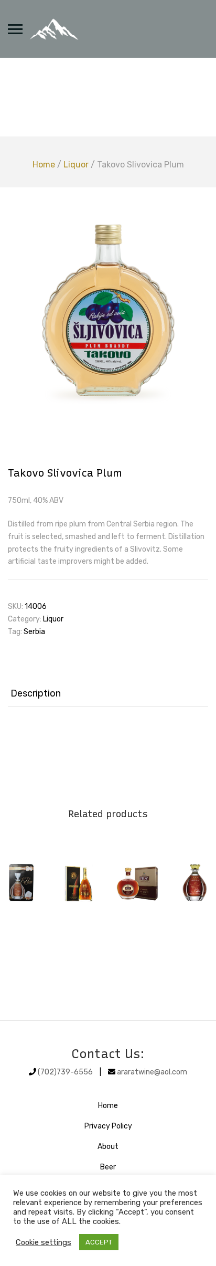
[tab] (108, 694)
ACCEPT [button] (98, 1242)
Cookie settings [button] (43, 1242)
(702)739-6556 (65, 1072)
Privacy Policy (108, 1126)
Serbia (34, 631)
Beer (108, 1167)
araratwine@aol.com (152, 1072)
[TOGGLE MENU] (15, 29)
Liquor (76, 165)
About (108, 1146)
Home (44, 165)
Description (35, 693)
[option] (108, 310)
